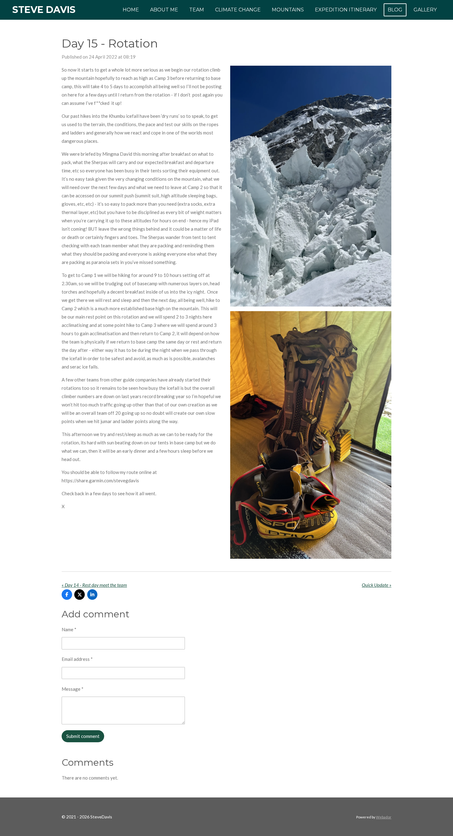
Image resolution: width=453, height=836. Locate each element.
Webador (383, 817)
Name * (69, 629)
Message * (73, 689)
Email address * (77, 659)
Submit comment (83, 736)
